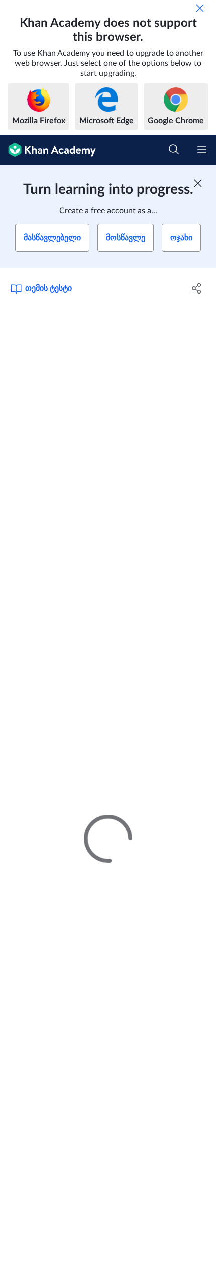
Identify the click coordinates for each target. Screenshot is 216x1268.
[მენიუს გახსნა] (202, 150)
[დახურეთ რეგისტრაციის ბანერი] (198, 183)
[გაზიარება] (197, 288)
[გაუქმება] (200, 8)
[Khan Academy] (48, 150)
